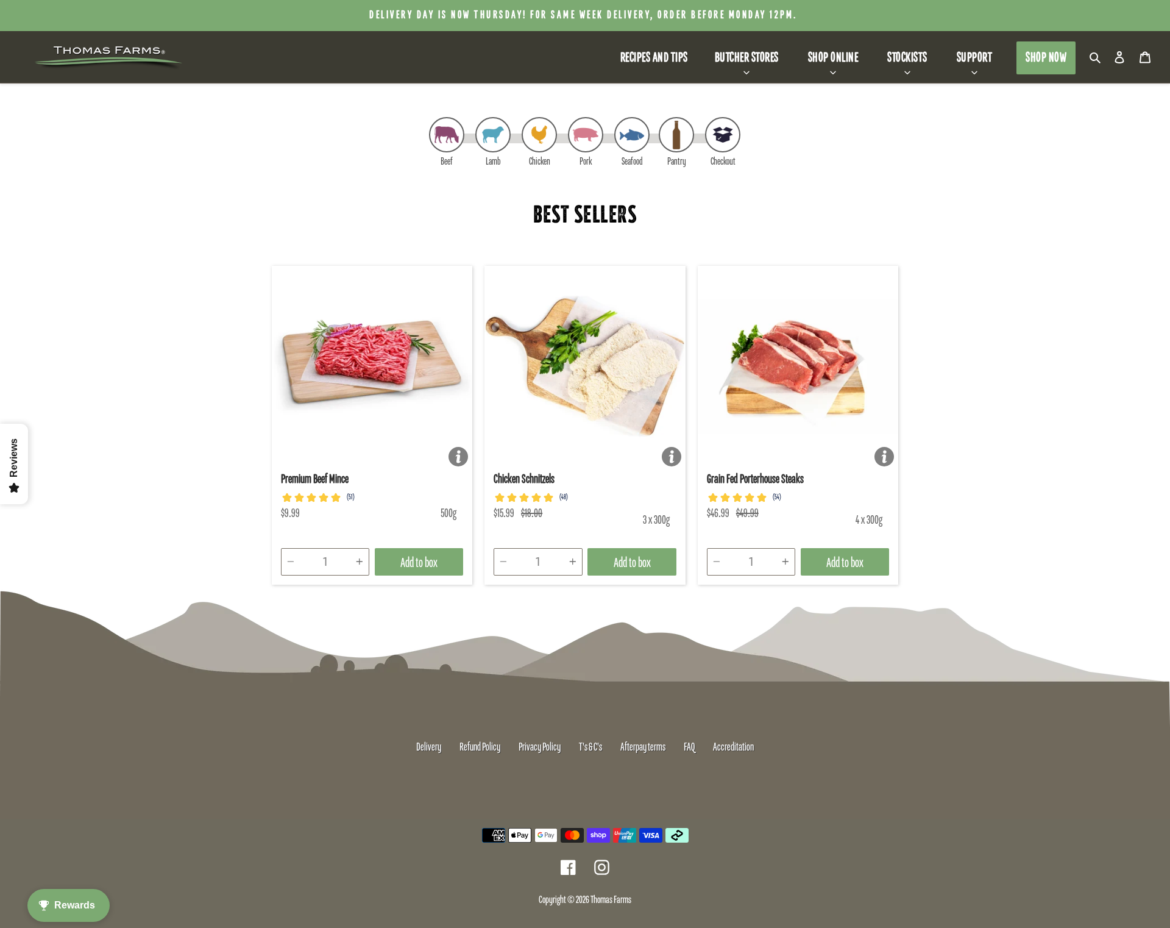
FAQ (689, 747)
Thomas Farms (610, 900)
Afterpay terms (642, 747)
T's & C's (590, 747)
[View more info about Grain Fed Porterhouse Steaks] (884, 456)
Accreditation (733, 747)
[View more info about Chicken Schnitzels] (671, 456)
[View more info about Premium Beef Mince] (458, 456)
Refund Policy (479, 747)
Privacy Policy (540, 747)
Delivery (428, 747)
